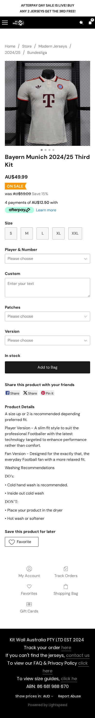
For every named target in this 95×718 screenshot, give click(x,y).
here (66, 647)
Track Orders (65, 575)
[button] (21, 542)
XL (58, 233)
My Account (29, 575)
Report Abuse (69, 696)
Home (10, 46)
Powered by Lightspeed (47, 704)
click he (69, 679)
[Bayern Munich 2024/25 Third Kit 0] (47, 103)
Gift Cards (29, 611)
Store (27, 46)
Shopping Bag (66, 593)
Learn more (46, 210)
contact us (78, 655)
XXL (75, 233)
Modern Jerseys (52, 46)
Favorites (29, 593)
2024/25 (12, 52)
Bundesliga (37, 52)
